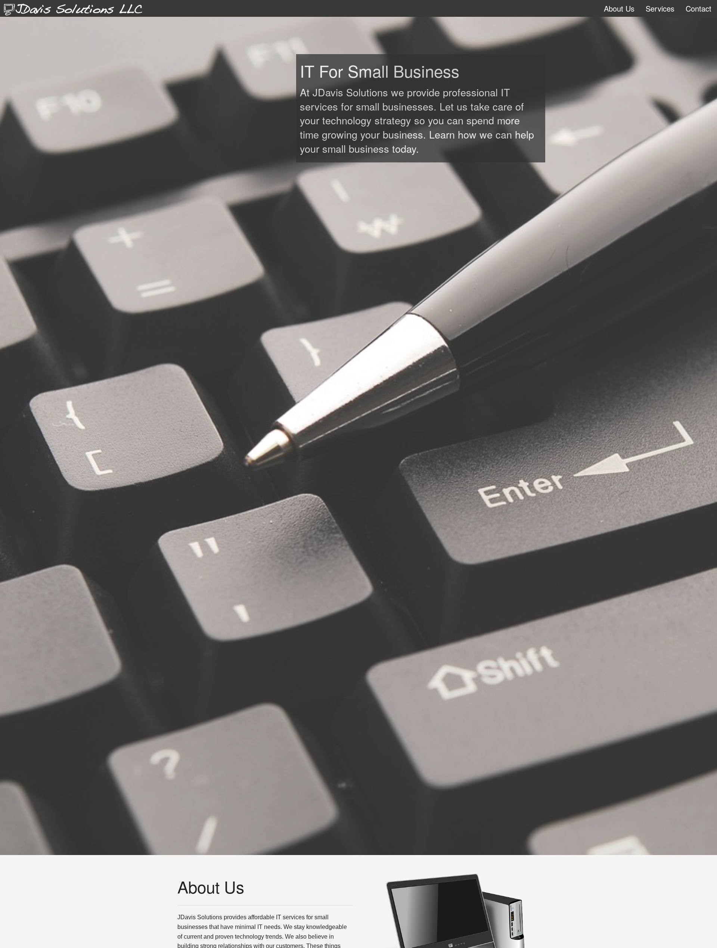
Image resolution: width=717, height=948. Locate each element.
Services (660, 8)
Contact (698, 8)
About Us (619, 8)
